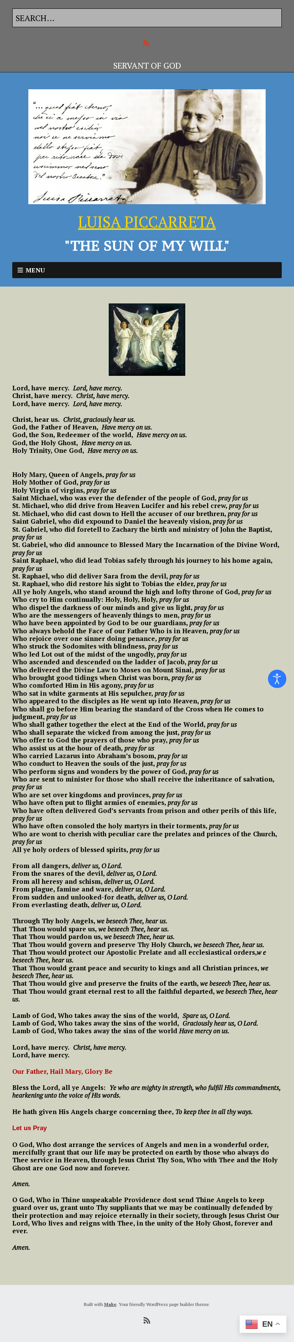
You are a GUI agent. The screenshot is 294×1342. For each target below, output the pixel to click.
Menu (35, 270)
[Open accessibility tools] (277, 679)
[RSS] (147, 43)
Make (110, 1304)
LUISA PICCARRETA (147, 221)
